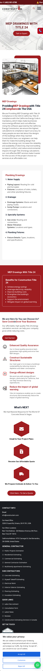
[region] (21, 652)
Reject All (21, 666)
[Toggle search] (34, 8)
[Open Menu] (39, 8)
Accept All (21, 654)
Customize (21, 660)
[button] (37, 665)
